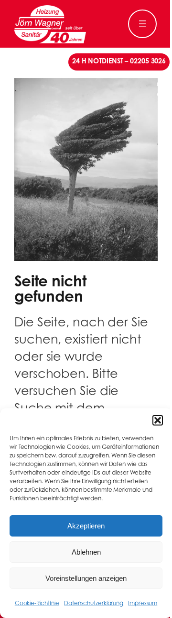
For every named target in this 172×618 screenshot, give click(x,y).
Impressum (142, 604)
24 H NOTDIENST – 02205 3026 (119, 61)
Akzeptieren (86, 526)
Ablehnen (86, 552)
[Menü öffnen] (142, 24)
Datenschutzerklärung (93, 604)
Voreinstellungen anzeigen (86, 578)
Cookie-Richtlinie (37, 604)
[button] (157, 420)
